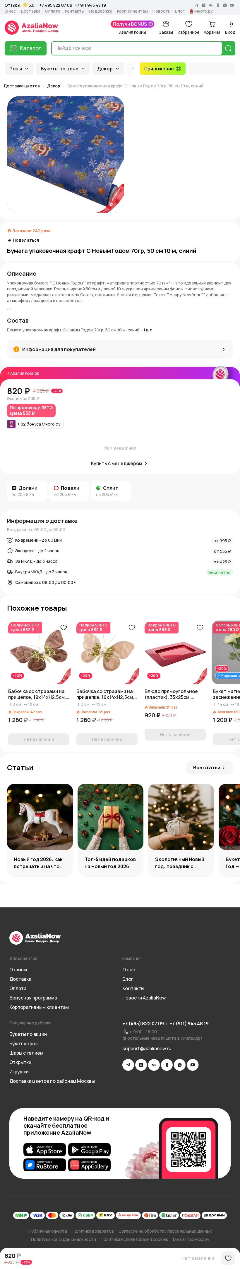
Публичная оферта (47, 1231)
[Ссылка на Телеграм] (128, 1065)
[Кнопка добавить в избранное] (63, 627)
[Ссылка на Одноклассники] (167, 1065)
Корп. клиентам (132, 11)
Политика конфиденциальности (63, 1239)
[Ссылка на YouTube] (193, 1065)
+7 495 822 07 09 (55, 5)
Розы (15, 68)
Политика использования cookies (134, 1239)
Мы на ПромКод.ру (191, 1239)
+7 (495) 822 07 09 (143, 1023)
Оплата (52, 11)
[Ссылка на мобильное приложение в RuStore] (44, 1164)
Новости (161, 11)
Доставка (30, 11)
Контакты (74, 11)
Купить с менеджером (116, 463)
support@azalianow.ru (147, 1048)
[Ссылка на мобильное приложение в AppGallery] (89, 1164)
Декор (105, 68)
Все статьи (206, 767)
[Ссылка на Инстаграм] (141, 1065)
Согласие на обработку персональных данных (165, 1231)
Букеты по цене (59, 68)
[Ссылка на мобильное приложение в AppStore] (44, 1149)
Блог (179, 11)
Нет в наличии (197, 1258)
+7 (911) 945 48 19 (189, 1023)
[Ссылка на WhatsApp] (180, 1065)
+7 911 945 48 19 (90, 5)
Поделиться (26, 240)
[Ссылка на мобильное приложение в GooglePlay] (89, 1149)
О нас (10, 11)
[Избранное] (228, 1258)
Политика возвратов (93, 1231)
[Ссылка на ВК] (154, 1065)
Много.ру (203, 11)
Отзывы (12, 5)
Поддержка (100, 11)
